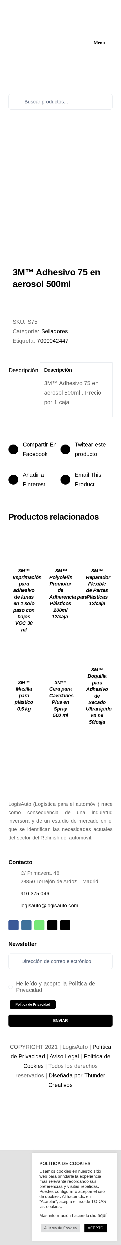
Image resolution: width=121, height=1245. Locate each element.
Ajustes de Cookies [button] (60, 1228)
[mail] (52, 925)
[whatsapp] (39, 925)
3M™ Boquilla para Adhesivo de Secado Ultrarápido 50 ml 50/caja (99, 696)
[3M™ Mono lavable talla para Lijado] (60, 201)
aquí (102, 1215)
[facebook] (13, 925)
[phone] (65, 925)
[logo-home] (49, 6)
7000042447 (52, 341)
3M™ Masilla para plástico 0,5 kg (24, 696)
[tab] (21, 370)
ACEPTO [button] (95, 1228)
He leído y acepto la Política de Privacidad (55, 986)
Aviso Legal (64, 1056)
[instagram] (26, 925)
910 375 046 (35, 893)
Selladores (54, 331)
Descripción (22, 370)
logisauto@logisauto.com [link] (49, 905)
